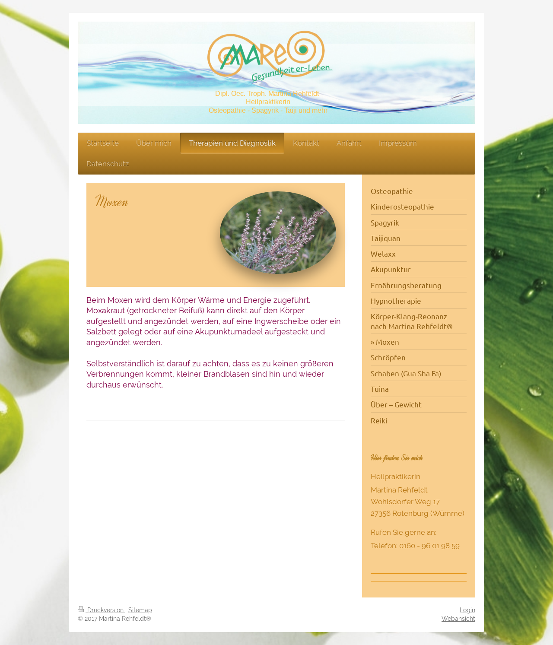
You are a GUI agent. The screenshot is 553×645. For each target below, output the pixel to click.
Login (467, 610)
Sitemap (140, 610)
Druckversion (105, 610)
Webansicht (458, 618)
